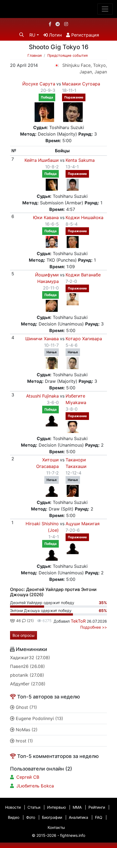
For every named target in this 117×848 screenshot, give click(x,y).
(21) (30, 620)
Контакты (56, 827)
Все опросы (24, 635)
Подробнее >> (93, 627)
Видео (13, 817)
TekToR (78, 621)
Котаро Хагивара (84, 338)
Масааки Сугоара (81, 83)
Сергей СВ (27, 777)
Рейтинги (96, 807)
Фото (30, 817)
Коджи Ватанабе (83, 274)
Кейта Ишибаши (41, 160)
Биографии (52, 817)
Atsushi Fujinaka (42, 396)
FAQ (98, 817)
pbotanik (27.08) (27, 675)
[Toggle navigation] (105, 9)
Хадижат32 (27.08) (30, 657)
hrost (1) (23, 741)
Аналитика (78, 817)
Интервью (56, 807)
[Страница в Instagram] (66, 24)
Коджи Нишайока (84, 217)
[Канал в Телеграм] (57, 24)
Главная (34, 55)
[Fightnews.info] (59, 9)
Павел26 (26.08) (27, 666)
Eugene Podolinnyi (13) (38, 718)
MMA (77, 807)
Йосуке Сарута (38, 83)
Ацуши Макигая (83, 523)
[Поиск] (21, 34)
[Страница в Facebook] (50, 24)
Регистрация (84, 35)
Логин (55, 35)
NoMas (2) (26, 729)
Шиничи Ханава (42, 338)
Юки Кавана (46, 217)
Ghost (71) (25, 707)
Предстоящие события (67, 55)
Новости (13, 807)
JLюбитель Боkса (35, 786)
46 (18, 620)
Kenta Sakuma (80, 160)
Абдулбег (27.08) (27, 683)
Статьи (33, 807)
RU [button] (32, 35)
